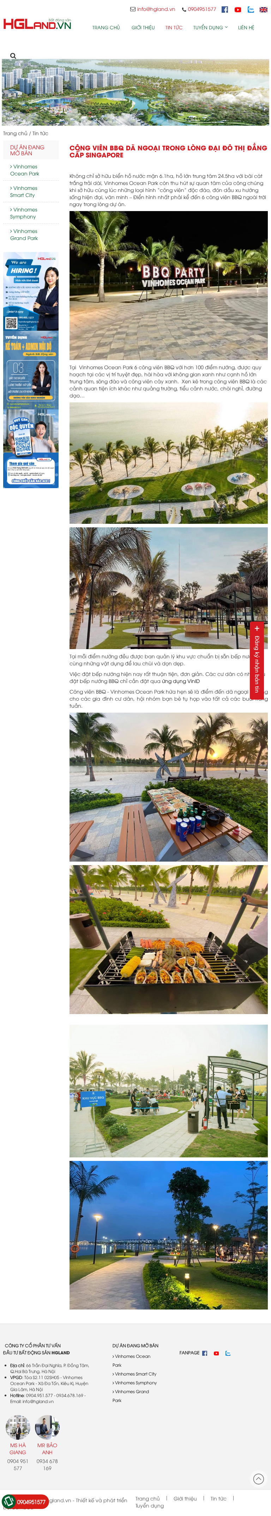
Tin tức (174, 27)
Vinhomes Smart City (23, 191)
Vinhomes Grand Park (24, 234)
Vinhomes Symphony (23, 213)
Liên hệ (246, 27)
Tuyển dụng (208, 27)
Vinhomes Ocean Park (24, 169)
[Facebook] (227, 9)
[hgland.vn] (37, 23)
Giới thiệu (143, 27)
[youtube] (240, 9)
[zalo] (253, 9)
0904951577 (31, 1501)
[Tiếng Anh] (263, 8)
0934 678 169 (47, 1464)
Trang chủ (106, 27)
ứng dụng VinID (181, 680)
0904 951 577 (18, 1464)
